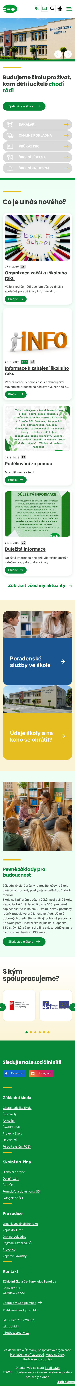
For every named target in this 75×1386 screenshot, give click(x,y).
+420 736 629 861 (37, 8)
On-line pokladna (14, 1236)
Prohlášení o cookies (37, 1359)
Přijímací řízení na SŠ (17, 1243)
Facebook (17, 1073)
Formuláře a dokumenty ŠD (21, 1191)
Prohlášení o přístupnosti (27, 1354)
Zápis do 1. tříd (13, 1230)
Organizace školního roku (20, 1223)
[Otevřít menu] (69, 9)
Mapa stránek (55, 1354)
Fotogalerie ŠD (13, 1198)
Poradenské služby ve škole (30, 661)
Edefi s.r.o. (52, 1367)
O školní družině (14, 1172)
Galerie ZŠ (10, 1140)
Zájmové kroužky (15, 1256)
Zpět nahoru (66, 1381)
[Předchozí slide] (58, 54)
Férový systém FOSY (17, 1146)
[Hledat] (52, 8)
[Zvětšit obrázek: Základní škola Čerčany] (37, 816)
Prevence (9, 1249)
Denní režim (11, 1178)
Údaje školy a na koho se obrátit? (31, 736)
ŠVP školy (10, 1114)
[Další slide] (68, 54)
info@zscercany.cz (44, 8)
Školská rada (12, 1127)
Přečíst (12, 299)
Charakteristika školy (17, 1107)
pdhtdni (14, 1326)
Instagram (45, 1073)
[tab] (26, 1032)
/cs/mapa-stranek (60, 8)
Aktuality (9, 1120)
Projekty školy (12, 1133)
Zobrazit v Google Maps (19, 1303)
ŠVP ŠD (8, 1185)
